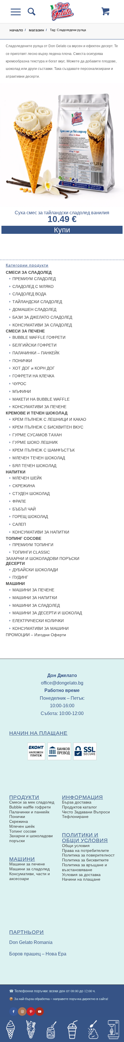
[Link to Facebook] (13, 1011)
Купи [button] (62, 230)
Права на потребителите (85, 850)
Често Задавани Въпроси (86, 812)
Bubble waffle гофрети (30, 807)
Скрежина (18, 821)
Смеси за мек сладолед (31, 802)
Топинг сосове (22, 831)
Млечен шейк (22, 826)
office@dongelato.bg (62, 682)
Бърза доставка (76, 802)
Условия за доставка (81, 874)
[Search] (31, 11)
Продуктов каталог (79, 807)
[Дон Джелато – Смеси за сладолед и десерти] (62, 11)
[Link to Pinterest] (31, 1011)
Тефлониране (75, 816)
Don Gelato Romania (30, 942)
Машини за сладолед (29, 869)
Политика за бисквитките (85, 860)
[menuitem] (31, 11)
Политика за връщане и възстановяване (84, 867)
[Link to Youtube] (39, 1011)
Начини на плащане (81, 879)
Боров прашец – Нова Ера (37, 953)
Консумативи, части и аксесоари (29, 876)
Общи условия (76, 845)
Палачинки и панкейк (29, 812)
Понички (17, 816)
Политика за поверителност (88, 855)
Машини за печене (27, 864)
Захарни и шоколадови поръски (31, 838)
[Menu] (19, 11)
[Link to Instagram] (22, 1011)
